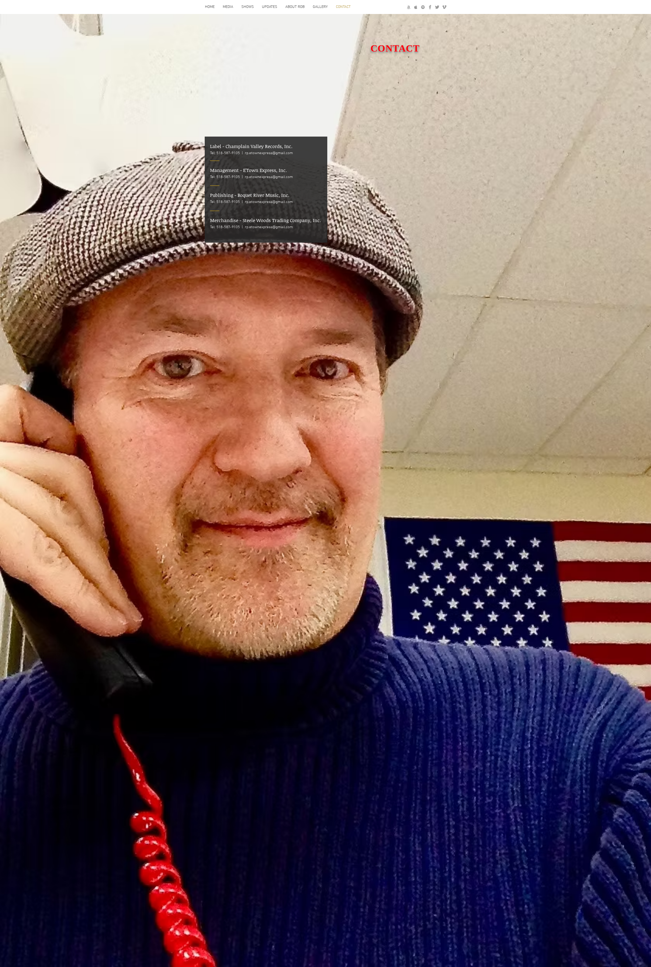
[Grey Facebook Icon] (430, 7)
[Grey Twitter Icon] (437, 7)
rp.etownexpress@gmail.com (269, 153)
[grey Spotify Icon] (423, 7)
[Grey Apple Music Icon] (416, 7)
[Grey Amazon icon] (408, 7)
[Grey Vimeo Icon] (444, 7)
